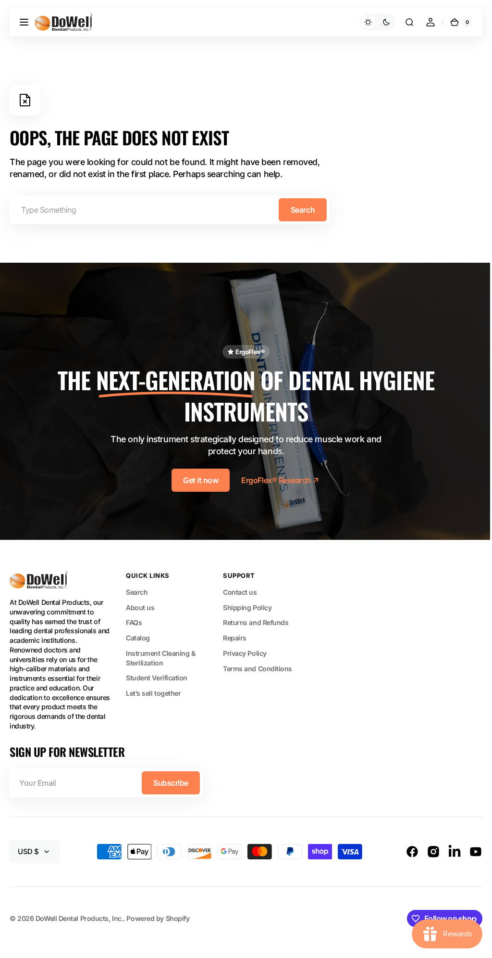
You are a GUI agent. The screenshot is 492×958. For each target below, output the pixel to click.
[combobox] (170, 209)
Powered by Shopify (157, 914)
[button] (24, 22)
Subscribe (170, 779)
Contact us (240, 588)
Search (303, 210)
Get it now (197, 476)
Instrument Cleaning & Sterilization (161, 654)
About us (140, 603)
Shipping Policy (247, 603)
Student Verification (156, 674)
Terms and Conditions (257, 664)
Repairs (234, 634)
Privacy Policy (245, 649)
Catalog (138, 634)
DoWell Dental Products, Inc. (79, 914)
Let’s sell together (153, 689)
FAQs (134, 618)
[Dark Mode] (370, 22)
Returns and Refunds (255, 618)
